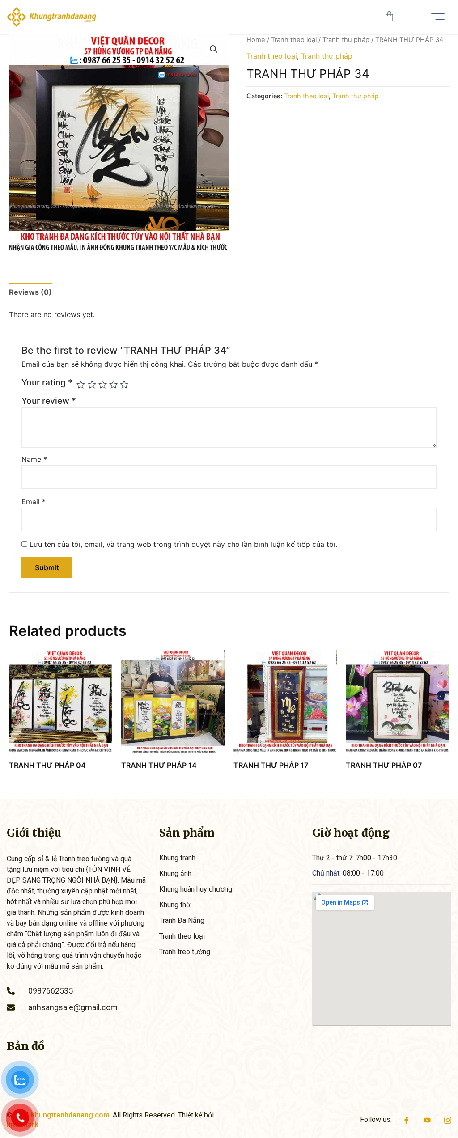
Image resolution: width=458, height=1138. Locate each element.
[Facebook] (406, 1119)
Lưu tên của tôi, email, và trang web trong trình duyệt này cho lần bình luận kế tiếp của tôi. (183, 544)
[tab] (30, 292)
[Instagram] (447, 1119)
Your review (48, 400)
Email (33, 501)
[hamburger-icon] (437, 17)
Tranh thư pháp (345, 40)
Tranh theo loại (294, 40)
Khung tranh (177, 858)
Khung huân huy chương (195, 889)
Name (34, 459)
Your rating (46, 382)
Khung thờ (174, 905)
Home (255, 40)
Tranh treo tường (184, 952)
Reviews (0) (30, 292)
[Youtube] (427, 1119)
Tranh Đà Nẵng (181, 920)
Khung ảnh (175, 873)
